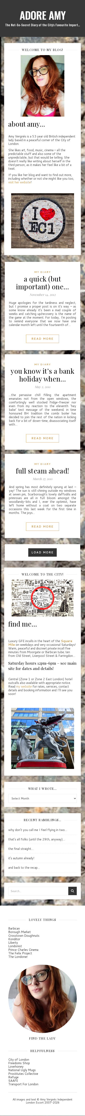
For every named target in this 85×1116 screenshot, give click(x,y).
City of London (18, 1059)
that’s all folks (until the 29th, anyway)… (36, 839)
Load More (42, 552)
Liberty (13, 942)
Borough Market (19, 932)
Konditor (14, 939)
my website (24, 686)
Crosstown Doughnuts (23, 935)
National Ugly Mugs (22, 1070)
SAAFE (13, 1081)
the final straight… (20, 849)
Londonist (15, 946)
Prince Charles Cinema (23, 950)
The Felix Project (20, 953)
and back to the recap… (24, 867)
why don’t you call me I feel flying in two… (37, 830)
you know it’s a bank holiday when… (42, 374)
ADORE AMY (43, 15)
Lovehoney (16, 1066)
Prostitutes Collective (23, 1074)
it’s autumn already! (21, 858)
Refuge (13, 1077)
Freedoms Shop (19, 1063)
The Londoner (18, 957)
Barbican (14, 928)
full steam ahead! (42, 470)
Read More (42, 339)
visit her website (19, 182)
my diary (42, 272)
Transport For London (23, 1084)
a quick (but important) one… (42, 282)
